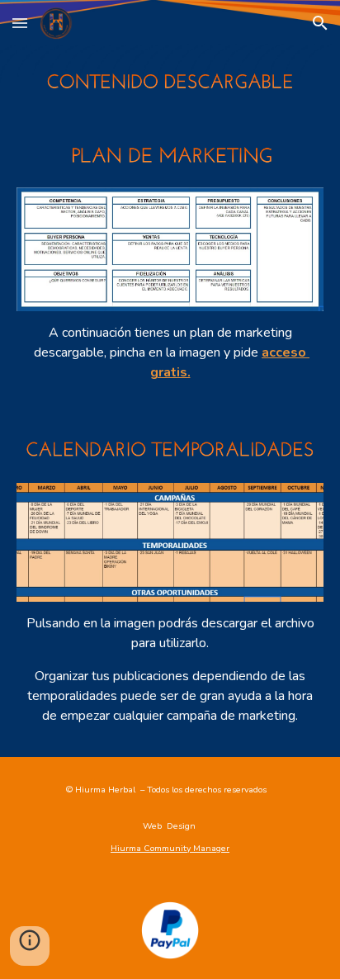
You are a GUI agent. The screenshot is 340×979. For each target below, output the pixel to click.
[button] (20, 22)
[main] (170, 352)
